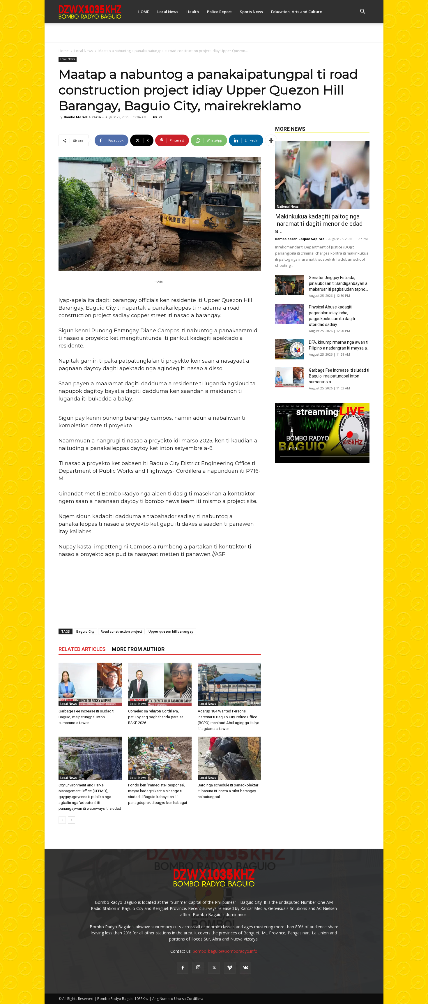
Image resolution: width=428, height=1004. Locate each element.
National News (288, 206)
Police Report (219, 11)
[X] (214, 968)
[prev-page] (62, 820)
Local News (167, 11)
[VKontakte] (245, 968)
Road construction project (121, 631)
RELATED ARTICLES (82, 649)
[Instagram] (198, 967)
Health (192, 11)
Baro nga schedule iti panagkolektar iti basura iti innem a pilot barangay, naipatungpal (228, 791)
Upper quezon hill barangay (170, 631)
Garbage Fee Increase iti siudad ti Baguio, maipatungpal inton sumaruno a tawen (86, 717)
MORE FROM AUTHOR (138, 649)
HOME (143, 11)
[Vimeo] (230, 968)
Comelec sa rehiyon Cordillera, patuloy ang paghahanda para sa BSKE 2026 (155, 717)
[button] (362, 12)
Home (64, 50)
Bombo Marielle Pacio (82, 117)
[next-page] (71, 820)
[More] (271, 140)
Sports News (251, 11)
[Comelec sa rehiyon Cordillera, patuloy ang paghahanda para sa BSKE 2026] (160, 684)
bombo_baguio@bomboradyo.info (225, 951)
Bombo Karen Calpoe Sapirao (299, 239)
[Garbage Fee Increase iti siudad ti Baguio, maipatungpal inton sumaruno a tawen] (90, 684)
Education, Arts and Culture (296, 11)
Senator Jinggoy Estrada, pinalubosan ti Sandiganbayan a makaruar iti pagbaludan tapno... (338, 283)
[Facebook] (182, 968)
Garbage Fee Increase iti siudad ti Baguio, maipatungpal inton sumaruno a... (339, 376)
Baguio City (85, 631)
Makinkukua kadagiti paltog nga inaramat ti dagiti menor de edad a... (319, 223)
